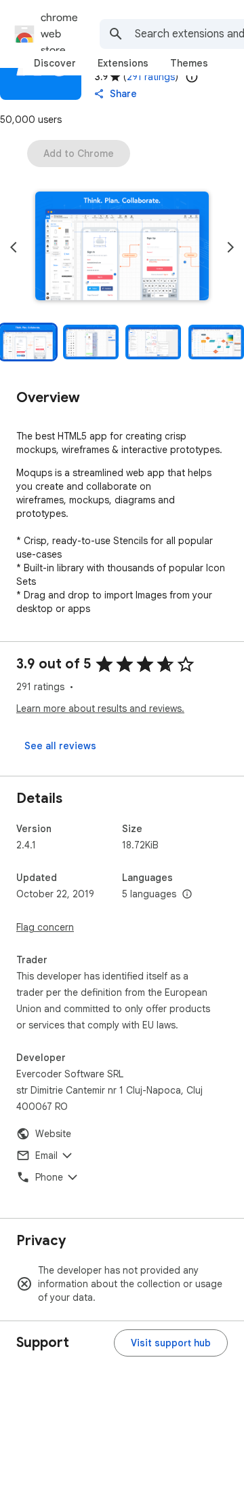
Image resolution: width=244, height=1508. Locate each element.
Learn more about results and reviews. (100, 708)
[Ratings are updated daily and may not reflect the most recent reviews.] (191, 76)
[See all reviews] (60, 746)
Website (53, 1134)
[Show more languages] (187, 894)
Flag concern (45, 927)
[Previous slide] (13, 247)
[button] (122, 247)
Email (46, 1155)
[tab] (55, 63)
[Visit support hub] (171, 1343)
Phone (49, 1177)
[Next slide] (230, 247)
